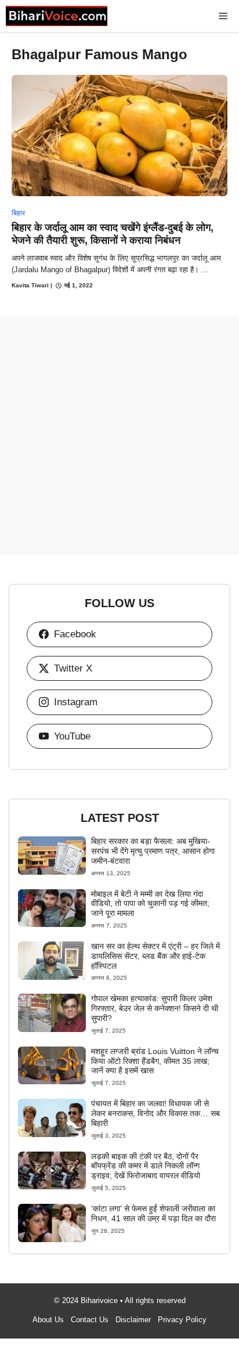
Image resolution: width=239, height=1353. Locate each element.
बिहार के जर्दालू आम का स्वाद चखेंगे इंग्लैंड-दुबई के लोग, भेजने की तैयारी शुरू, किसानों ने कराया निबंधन (112, 234)
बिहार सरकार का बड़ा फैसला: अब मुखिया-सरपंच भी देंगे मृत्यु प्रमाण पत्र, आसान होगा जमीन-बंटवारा (153, 850)
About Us (48, 1319)
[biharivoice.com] (56, 16)
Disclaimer (133, 1319)
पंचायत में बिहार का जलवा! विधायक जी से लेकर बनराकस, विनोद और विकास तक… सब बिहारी (155, 1113)
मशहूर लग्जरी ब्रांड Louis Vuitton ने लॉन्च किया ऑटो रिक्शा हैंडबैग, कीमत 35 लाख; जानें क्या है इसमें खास (155, 1061)
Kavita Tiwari (30, 285)
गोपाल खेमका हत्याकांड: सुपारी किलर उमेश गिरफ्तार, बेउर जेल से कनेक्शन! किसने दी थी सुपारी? (154, 1008)
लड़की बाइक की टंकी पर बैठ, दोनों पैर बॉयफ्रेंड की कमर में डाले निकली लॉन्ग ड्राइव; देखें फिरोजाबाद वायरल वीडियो (145, 1166)
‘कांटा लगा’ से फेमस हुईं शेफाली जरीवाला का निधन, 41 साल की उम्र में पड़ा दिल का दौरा (153, 1213)
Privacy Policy (182, 1319)
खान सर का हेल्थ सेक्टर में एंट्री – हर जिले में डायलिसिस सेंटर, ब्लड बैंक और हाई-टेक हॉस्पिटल (155, 955)
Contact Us (89, 1319)
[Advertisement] (119, 435)
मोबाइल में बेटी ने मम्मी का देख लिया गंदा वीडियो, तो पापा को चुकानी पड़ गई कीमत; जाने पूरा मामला (150, 903)
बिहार (18, 213)
